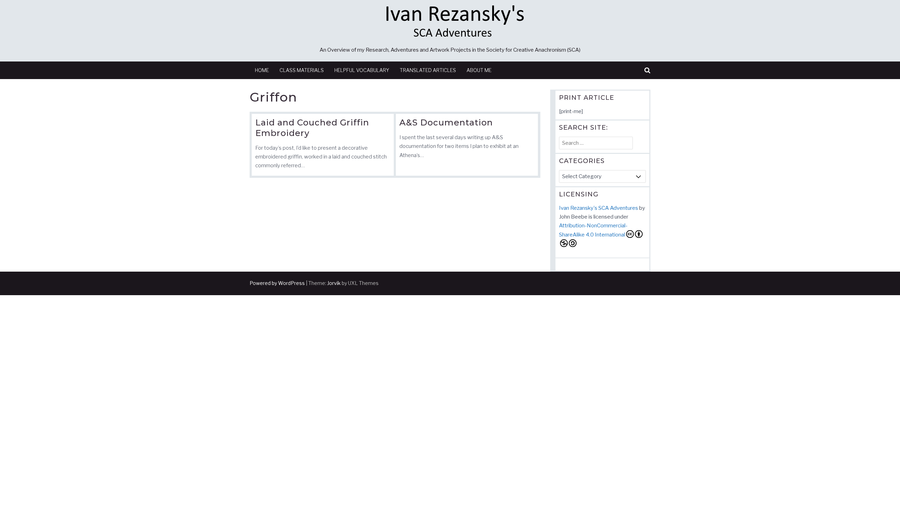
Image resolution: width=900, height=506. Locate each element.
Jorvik (334, 283)
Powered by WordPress (277, 283)
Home (262, 70)
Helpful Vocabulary (361, 70)
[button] (647, 70)
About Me (479, 70)
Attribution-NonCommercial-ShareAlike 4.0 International (593, 230)
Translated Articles (428, 70)
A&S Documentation (446, 122)
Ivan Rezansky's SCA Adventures (598, 208)
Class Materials (301, 70)
